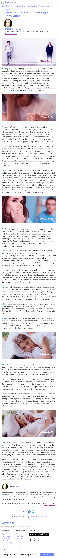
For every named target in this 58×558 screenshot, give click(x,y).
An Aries (5, 146)
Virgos (4, 287)
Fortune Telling (44, 6)
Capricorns (6, 379)
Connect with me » (11, 34)
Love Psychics (20, 6)
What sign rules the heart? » (34, 516)
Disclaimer (19, 538)
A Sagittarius (7, 365)
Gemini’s (5, 251)
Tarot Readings (6, 538)
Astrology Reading (8, 10)
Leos (3, 270)
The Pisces (6, 443)
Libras (4, 304)
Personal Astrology (7, 543)
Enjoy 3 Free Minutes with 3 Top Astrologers (27, 555)
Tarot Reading (32, 6)
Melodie (9, 29)
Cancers (5, 171)
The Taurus (6, 229)
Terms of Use (20, 534)
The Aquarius (7, 394)
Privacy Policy (20, 536)
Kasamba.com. (15, 549)
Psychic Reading (7, 6)
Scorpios (5, 318)
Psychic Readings (7, 534)
